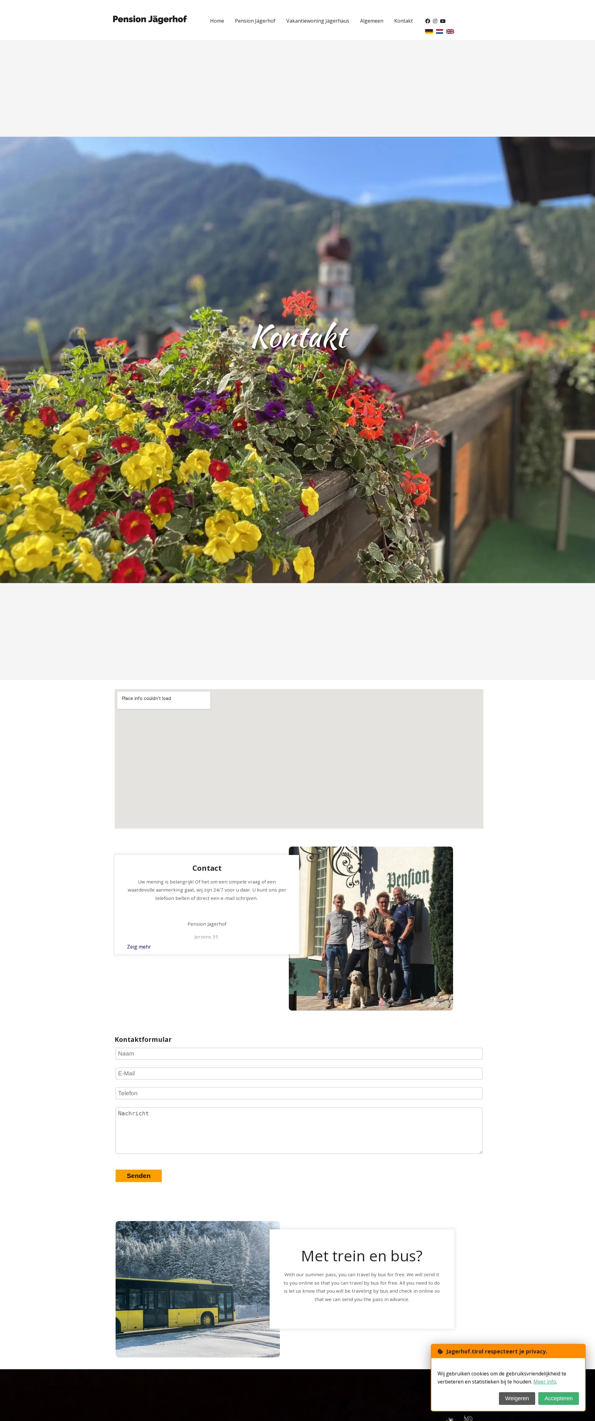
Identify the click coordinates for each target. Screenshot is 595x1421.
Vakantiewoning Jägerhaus (317, 20)
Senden (139, 1175)
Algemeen (371, 20)
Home (217, 20)
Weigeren (517, 1398)
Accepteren (558, 1398)
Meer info (544, 1382)
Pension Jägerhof (255, 20)
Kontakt (403, 20)
